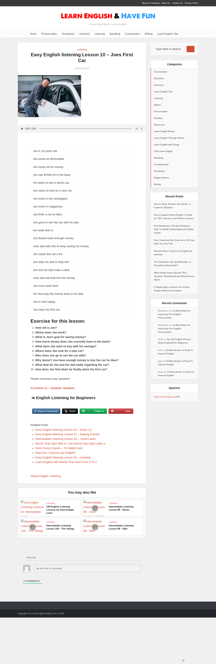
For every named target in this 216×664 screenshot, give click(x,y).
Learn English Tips (167, 33)
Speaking (114, 33)
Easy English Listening (46, 476)
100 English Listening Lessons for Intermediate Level (60, 509)
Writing (149, 33)
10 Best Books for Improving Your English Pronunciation (174, 314)
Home (33, 33)
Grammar (84, 33)
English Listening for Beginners (66, 398)
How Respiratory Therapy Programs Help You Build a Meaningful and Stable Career (173, 229)
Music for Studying (150, 3)
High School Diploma (164, 397)
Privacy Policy (191, 3)
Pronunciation (49, 33)
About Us (166, 3)
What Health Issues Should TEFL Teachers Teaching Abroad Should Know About (174, 276)
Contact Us (177, 3)
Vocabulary (68, 33)
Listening (99, 33)
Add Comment (82, 68)
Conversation (132, 33)
